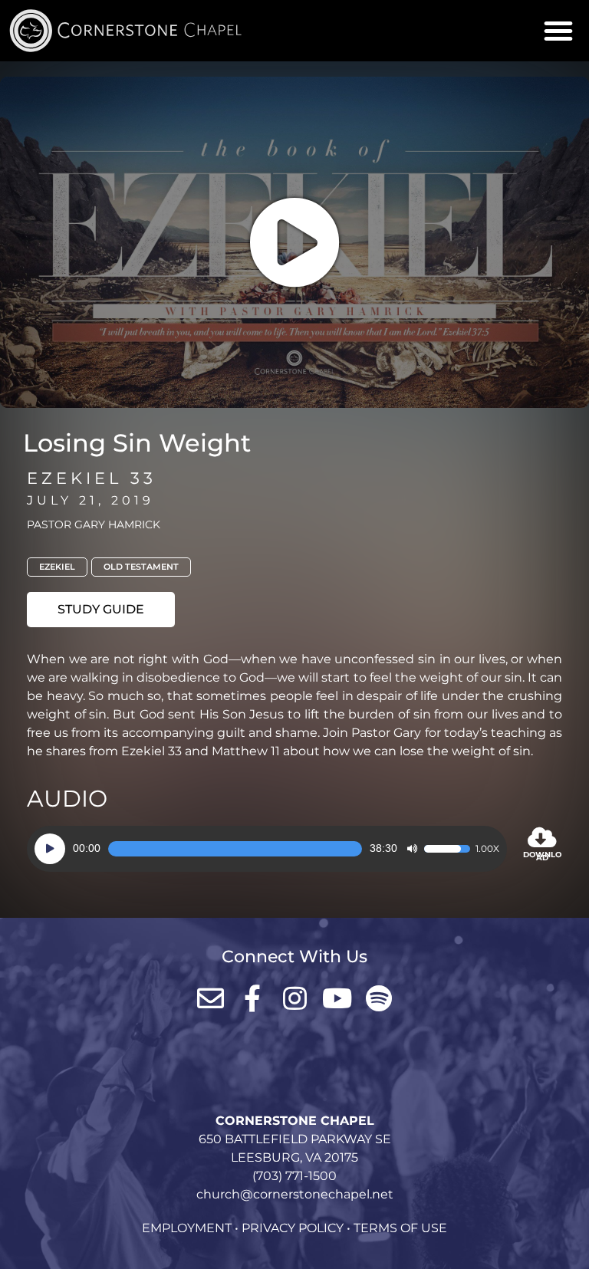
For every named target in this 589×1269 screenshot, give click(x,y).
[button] (558, 31)
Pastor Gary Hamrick (93, 524)
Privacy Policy (293, 1228)
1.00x (487, 848)
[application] (267, 848)
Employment (187, 1228)
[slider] (235, 848)
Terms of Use (400, 1228)
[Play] (50, 848)
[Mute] (412, 849)
